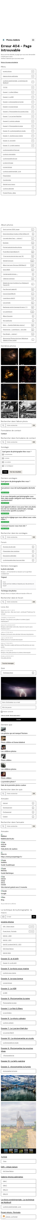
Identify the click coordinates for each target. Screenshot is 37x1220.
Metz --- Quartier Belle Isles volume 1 (18, 325)
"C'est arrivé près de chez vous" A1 (18, 256)
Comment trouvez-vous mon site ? (14, 526)
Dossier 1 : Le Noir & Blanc (10, 92)
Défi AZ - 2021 (7, 940)
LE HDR (5, 993)
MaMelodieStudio (7, 839)
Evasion (18, 816)
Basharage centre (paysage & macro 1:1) (18, 307)
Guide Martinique (7, 873)
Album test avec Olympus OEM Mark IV (18, 265)
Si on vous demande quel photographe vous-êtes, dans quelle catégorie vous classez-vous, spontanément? (18, 498)
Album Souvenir (18, 316)
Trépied (4, 577)
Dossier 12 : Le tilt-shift (10, 963)
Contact (4, 434)
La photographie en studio (10, 1043)
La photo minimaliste (9, 154)
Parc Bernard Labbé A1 (18, 289)
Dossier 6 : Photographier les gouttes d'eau (15, 111)
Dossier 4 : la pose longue (10, 107)
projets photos (7, 71)
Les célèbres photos (8, 751)
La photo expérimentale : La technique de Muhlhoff (15, 82)
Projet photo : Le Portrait (10, 1217)
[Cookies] (4, 1216)
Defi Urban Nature (8, 949)
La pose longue (7, 167)
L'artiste (6, 458)
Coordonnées (7, 180)
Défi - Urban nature (8, 926)
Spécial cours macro (9, 184)
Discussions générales (18, 556)
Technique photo (18, 673)
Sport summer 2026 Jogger (18, 229)
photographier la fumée (10, 1071)
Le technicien (8, 454)
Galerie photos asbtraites (10, 76)
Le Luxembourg (18, 312)
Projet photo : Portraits (9, 931)
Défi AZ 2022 (7, 953)
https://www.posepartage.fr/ (11, 857)
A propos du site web (18, 547)
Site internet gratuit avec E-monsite (14, 887)
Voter (5, 472)
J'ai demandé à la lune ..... (18, 274)
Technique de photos (9, 591)
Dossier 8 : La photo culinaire (11, 121)
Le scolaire (7, 462)
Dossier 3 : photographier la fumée (13, 102)
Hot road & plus (18, 320)
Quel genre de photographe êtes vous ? (15, 481)
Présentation (7, 176)
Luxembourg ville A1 (18, 298)
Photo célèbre (6, 760)
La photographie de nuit (10, 158)
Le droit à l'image (8, 163)
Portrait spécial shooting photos (18, 247)
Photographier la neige (10, 1003)
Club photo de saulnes (9, 849)
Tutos (4, 1161)
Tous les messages (8, 663)
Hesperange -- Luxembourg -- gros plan (18, 329)
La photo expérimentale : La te (12, 171)
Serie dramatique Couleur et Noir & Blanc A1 (18, 234)
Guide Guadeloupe (8, 865)
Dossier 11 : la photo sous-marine (13, 136)
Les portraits (18, 303)
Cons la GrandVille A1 (18, 294)
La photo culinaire (8, 1023)
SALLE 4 (5, 1194)
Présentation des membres (18, 551)
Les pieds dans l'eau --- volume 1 (18, 238)
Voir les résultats (15, 472)
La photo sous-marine (9, 973)
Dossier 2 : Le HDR (8, 97)
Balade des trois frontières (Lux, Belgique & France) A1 (18, 284)
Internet (18, 803)
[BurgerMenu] (33, 40)
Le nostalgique (8, 466)
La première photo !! (8, 782)
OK (34, 425)
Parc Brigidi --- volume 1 (18, 334)
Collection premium (18, 278)
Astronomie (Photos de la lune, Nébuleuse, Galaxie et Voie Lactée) (18, 339)
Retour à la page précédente (9, 62)
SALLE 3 (5, 1190)
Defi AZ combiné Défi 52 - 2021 (12, 944)
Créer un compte (5, 715)
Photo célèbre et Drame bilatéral (13, 742)
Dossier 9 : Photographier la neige (13, 126)
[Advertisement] (18, 18)
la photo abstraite (7, 569)
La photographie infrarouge (11, 150)
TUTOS (5, 87)
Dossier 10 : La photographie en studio (14, 131)
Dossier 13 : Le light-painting (11, 145)
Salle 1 (5, 1181)
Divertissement (18, 808)
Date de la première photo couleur (13, 785)
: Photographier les (8, 1055)
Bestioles (18, 243)
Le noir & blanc (7, 1013)
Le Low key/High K (8, 1033)
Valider (18, 719)
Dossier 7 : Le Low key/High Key (12, 116)
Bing (2, 900)
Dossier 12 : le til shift (9, 140)
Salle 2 (5, 1185)
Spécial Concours (18, 261)
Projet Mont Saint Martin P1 (18, 252)
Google (3, 894)
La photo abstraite (8, 188)
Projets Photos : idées (9, 193)
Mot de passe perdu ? (15, 715)
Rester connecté (8, 711)
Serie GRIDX (18, 270)
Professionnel (18, 812)
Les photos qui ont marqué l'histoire (14, 733)
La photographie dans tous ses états (18, 560)
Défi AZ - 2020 (7, 936)
